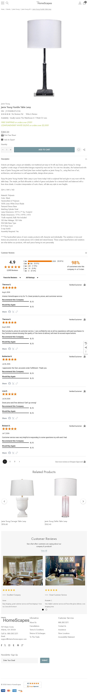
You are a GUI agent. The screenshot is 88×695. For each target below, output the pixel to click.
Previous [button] (31, 93)
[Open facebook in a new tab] (1, 645)
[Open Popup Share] (84, 149)
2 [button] (46, 609)
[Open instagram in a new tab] (9, 645)
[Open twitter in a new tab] (5, 645)
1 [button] (43, 609)
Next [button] (56, 93)
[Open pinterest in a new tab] (18, 645)
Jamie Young (5, 104)
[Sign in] (80, 2)
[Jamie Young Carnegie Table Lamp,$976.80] (22, 497)
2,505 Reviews (12, 270)
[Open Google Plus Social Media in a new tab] (22, 645)
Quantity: (4, 144)
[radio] (44, 261)
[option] (23, 582)
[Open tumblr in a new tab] (13, 645)
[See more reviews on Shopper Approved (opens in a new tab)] (17, 312)
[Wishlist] (78, 149)
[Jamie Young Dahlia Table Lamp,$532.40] (65, 497)
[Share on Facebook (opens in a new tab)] (9, 312)
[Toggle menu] (2, 3)
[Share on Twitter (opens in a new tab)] (13, 312)
